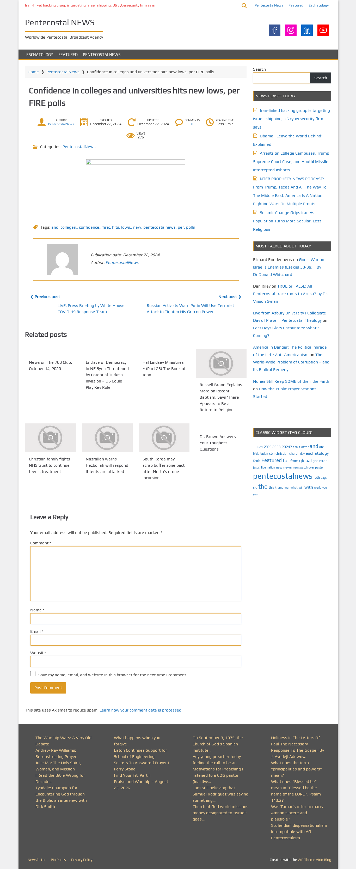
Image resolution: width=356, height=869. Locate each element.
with (308, 487)
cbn (271, 453)
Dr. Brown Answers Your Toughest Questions (218, 443)
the (263, 486)
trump (279, 487)
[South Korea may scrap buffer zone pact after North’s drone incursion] (164, 437)
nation (271, 467)
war (287, 487)
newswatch (300, 467)
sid (255, 487)
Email (36, 631)
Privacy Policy (81, 860)
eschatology (317, 453)
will (301, 487)
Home (33, 71)
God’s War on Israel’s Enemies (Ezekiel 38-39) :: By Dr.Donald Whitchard (288, 267)
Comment (40, 542)
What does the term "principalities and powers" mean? (296, 769)
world (317, 487)
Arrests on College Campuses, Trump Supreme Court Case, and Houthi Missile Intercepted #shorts (291, 161)
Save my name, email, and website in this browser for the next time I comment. (112, 674)
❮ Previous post (45, 296)
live (263, 467)
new (137, 227)
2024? (287, 447)
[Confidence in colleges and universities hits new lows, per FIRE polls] (136, 187)
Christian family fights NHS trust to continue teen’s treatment (49, 465)
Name (37, 609)
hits (115, 227)
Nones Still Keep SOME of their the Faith (291, 381)
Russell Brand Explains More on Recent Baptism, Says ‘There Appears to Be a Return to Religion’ (221, 397)
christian (281, 453)
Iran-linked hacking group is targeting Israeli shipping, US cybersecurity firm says (90, 5)
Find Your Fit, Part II (132, 775)
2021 (259, 447)
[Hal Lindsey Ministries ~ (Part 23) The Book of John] (164, 352)
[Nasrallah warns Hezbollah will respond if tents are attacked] (107, 437)
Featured (296, 5)
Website (38, 652)
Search (259, 69)
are (321, 447)
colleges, (68, 227)
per (181, 227)
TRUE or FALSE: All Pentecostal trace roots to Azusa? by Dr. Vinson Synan (290, 294)
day (302, 453)
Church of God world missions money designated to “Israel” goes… (220, 813)
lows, (126, 227)
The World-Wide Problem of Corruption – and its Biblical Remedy (291, 362)
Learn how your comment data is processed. (141, 710)
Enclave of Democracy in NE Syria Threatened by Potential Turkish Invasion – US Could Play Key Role (107, 375)
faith (256, 461)
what (294, 487)
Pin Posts (58, 860)
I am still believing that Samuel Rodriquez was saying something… (220, 794)
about (296, 446)
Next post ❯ (229, 296)
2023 (276, 447)
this (271, 487)
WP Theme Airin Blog (314, 860)
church (294, 453)
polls (190, 227)
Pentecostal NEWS (60, 22)
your (256, 494)
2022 (267, 447)
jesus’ (256, 467)
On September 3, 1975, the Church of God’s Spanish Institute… (218, 744)
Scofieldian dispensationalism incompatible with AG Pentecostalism (299, 831)
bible (256, 453)
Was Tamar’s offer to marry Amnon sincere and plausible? (297, 813)
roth (317, 477)
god (315, 461)
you (324, 487)
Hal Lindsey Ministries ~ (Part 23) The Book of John (164, 368)
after (305, 447)
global (305, 460)
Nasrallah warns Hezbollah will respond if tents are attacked (107, 465)
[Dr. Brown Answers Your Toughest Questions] (221, 426)
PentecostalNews (269, 5)
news (287, 467)
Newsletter (37, 860)
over (311, 467)
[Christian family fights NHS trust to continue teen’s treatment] (50, 437)
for (286, 460)
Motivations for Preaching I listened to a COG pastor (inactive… (218, 775)
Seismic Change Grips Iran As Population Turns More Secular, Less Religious (287, 221)
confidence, (89, 227)
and (54, 227)
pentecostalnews (159, 227)
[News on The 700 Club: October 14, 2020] (50, 352)
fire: (106, 227)
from (294, 461)
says (324, 477)
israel (324, 460)
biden (264, 453)
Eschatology (319, 5)
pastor (319, 467)
